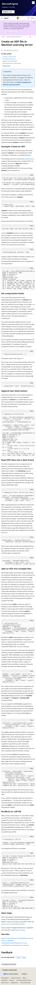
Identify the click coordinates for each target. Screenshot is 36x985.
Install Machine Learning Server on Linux (14, 943)
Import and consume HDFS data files (13, 924)
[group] (18, 181)
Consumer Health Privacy (24, 980)
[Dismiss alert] (33, 2)
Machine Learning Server (14, 36)
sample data (28, 159)
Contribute (4, 980)
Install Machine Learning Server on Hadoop (15, 945)
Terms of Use (5, 982)
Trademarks (14, 982)
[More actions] (33, 37)
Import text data (20, 930)
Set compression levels (9, 59)
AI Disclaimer (5, 978)
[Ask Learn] (30, 37)
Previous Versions (16, 978)
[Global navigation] (1, 18)
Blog (24, 978)
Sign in (33, 18)
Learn (3, 36)
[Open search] (28, 18)
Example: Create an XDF (9, 57)
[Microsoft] (18, 18)
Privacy (11, 980)
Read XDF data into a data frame (12, 63)
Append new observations (10, 61)
